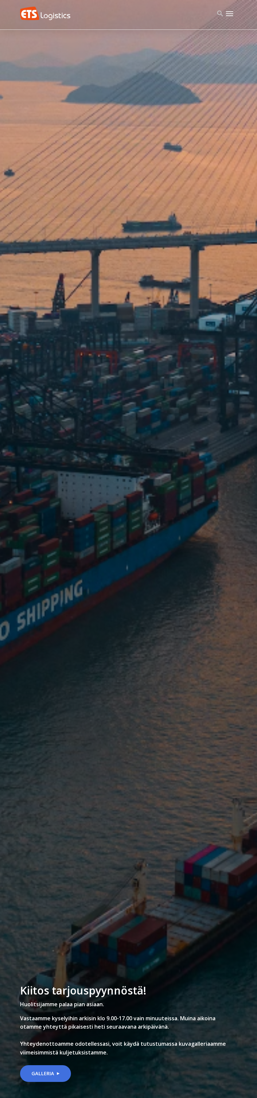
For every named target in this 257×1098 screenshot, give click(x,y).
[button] (220, 14)
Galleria (42, 1073)
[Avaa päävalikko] (229, 13)
